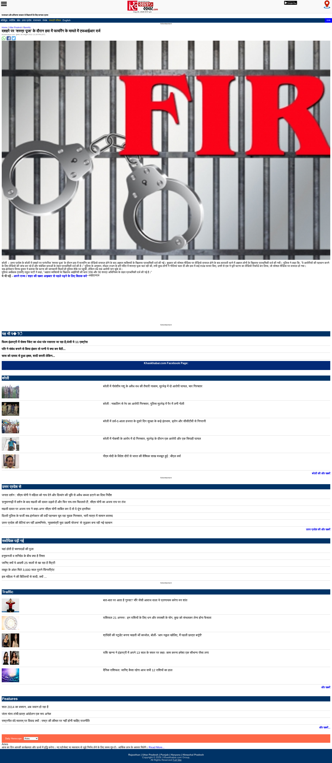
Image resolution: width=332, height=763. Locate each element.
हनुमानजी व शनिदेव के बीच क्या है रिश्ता (23, 556)
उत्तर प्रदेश (26, 20)
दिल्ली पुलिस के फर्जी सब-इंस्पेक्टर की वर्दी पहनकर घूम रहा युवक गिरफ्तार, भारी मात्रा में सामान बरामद (57, 516)
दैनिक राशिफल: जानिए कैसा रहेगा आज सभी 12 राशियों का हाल (137, 670)
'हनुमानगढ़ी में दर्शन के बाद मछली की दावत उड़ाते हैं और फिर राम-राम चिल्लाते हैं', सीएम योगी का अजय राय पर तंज (64, 502)
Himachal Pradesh (193, 754)
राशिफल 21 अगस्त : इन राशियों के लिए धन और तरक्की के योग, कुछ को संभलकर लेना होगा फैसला (157, 617)
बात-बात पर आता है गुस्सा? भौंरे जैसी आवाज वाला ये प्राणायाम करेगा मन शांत (145, 600)
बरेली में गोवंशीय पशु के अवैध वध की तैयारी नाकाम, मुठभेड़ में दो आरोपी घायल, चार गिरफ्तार (152, 386)
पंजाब (45, 20)
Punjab (164, 754)
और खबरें (325, 687)
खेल (18, 20)
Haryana (176, 754)
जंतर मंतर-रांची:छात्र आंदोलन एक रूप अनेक (26, 714)
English (67, 20)
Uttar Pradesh (15, 27)
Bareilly (27, 27)
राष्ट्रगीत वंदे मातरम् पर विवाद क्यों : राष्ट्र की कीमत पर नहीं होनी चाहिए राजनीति (46, 721)
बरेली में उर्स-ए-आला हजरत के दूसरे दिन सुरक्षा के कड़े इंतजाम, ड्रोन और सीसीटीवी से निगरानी (154, 421)
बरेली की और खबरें (321, 473)
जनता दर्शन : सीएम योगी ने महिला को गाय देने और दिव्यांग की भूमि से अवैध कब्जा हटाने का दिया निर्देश (57, 495)
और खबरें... (324, 727)
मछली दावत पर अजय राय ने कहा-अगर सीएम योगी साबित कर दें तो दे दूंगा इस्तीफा (46, 509)
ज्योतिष (12, 20)
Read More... (156, 747)
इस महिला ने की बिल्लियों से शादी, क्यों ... (24, 576)
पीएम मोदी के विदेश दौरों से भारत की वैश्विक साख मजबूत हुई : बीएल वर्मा (142, 456)
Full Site (177, 760)
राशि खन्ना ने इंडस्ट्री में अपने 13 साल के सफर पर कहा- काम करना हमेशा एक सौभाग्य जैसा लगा (156, 652)
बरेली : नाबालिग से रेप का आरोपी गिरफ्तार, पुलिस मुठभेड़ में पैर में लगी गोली (143, 403)
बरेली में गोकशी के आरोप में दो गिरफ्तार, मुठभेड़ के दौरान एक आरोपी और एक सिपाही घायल (152, 438)
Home (4, 27)
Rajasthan (134, 754)
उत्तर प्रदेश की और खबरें (318, 529)
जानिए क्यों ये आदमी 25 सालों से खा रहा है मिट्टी (28, 563)
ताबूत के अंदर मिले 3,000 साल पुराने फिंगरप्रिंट (28, 570)
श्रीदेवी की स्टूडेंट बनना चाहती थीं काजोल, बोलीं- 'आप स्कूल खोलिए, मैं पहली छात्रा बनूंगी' (152, 635)
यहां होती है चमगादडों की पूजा (18, 549)
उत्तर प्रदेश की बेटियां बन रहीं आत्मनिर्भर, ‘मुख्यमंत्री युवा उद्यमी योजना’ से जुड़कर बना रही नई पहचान (57, 522)
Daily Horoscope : (14, 738)
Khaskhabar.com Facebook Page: (166, 363)
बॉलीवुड (4, 20)
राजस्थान (37, 20)
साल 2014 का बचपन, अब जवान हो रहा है (25, 707)
